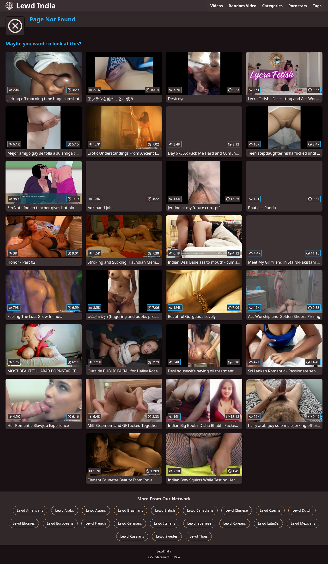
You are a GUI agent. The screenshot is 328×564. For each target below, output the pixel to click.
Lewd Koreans (234, 523)
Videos (216, 5)
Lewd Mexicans (303, 523)
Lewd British (165, 510)
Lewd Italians (164, 523)
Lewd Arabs (64, 510)
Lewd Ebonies (24, 523)
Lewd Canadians (200, 510)
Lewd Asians (96, 510)
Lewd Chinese (236, 510)
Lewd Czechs (270, 510)
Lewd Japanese (199, 523)
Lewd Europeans (60, 523)
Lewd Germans (130, 523)
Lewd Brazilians (130, 510)
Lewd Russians (132, 536)
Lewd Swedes (167, 536)
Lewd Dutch (301, 510)
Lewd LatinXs (268, 523)
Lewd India (36, 6)
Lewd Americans (30, 510)
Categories (272, 5)
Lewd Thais (199, 536)
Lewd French (95, 523)
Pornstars (297, 5)
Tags (317, 5)
